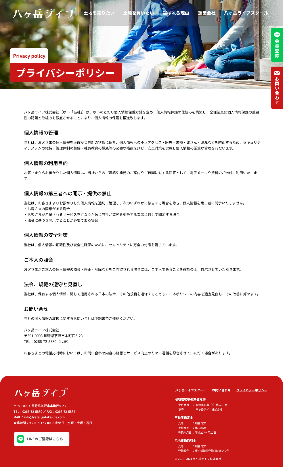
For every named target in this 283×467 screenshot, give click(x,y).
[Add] (42, 439)
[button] (29, 55)
